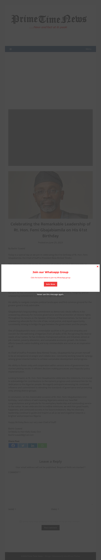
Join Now (50, 284)
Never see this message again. (50, 294)
